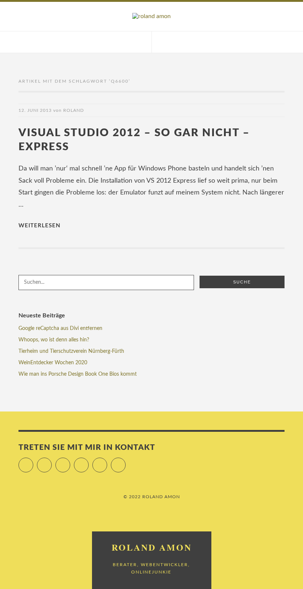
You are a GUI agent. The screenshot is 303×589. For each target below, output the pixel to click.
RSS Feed (125, 461)
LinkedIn (88, 461)
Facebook (51, 461)
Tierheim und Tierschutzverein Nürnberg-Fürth (71, 351)
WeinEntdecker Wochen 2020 (52, 362)
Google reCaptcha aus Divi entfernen (60, 328)
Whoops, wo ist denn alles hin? (53, 339)
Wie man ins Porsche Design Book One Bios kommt (77, 374)
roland (73, 110)
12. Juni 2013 (35, 110)
